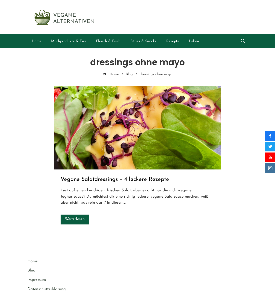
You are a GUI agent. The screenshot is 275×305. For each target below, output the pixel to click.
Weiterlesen (75, 219)
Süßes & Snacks (143, 41)
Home (36, 41)
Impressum (37, 280)
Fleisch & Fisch (108, 41)
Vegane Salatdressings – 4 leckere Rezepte (115, 179)
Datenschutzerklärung (47, 289)
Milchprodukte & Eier (68, 41)
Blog (31, 271)
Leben (194, 41)
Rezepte (172, 41)
